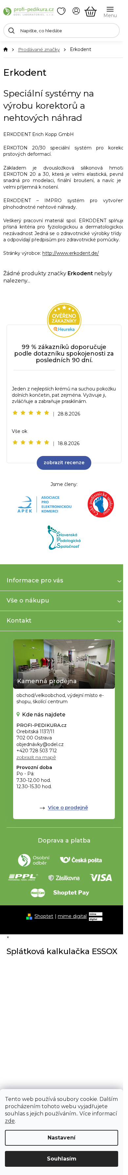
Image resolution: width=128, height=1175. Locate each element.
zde (10, 1121)
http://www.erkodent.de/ (70, 253)
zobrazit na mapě (36, 757)
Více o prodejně (68, 807)
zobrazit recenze (64, 463)
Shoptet (43, 916)
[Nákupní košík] (90, 11)
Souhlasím (61, 1159)
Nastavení (61, 1138)
